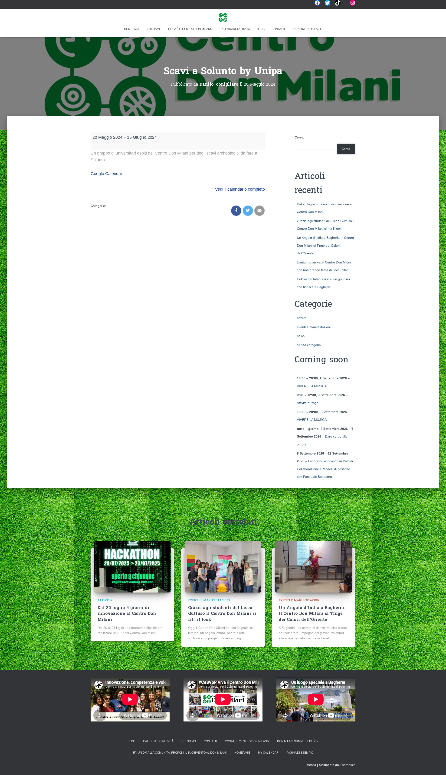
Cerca (299, 137)
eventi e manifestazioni (314, 327)
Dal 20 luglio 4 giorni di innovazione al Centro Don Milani (127, 614)
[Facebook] (317, 3)
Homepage (132, 29)
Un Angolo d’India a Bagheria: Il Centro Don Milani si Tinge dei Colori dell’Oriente (325, 245)
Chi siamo (154, 29)
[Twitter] (327, 3)
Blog (261, 29)
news (301, 336)
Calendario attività (235, 29)
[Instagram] (352, 3)
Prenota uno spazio (307, 29)
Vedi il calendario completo (240, 189)
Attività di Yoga (307, 403)
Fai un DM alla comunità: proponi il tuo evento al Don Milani (179, 752)
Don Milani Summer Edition (297, 741)
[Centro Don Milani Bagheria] (223, 17)
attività (301, 318)
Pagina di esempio (299, 752)
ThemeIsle (347, 765)
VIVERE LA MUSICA (312, 386)
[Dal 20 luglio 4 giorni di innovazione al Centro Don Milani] (132, 566)
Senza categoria (309, 345)
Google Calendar (106, 173)
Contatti (278, 29)
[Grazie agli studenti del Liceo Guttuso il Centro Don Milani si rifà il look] (223, 566)
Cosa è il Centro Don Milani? (190, 29)
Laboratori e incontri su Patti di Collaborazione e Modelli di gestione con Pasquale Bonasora (325, 468)
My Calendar (268, 752)
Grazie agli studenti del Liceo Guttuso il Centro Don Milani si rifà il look (222, 614)
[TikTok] (338, 3)
